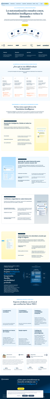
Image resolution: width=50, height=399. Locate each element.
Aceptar (25, 395)
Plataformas (12, 3)
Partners (34, 3)
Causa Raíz (24, 3)
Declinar (31, 395)
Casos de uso (18, 3)
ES (4, 5)
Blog (37, 3)
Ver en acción (25, 25)
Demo (46, 3)
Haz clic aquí (10, 393)
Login (41, 3)
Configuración (19, 395)
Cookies (43, 396)
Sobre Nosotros (29, 3)
